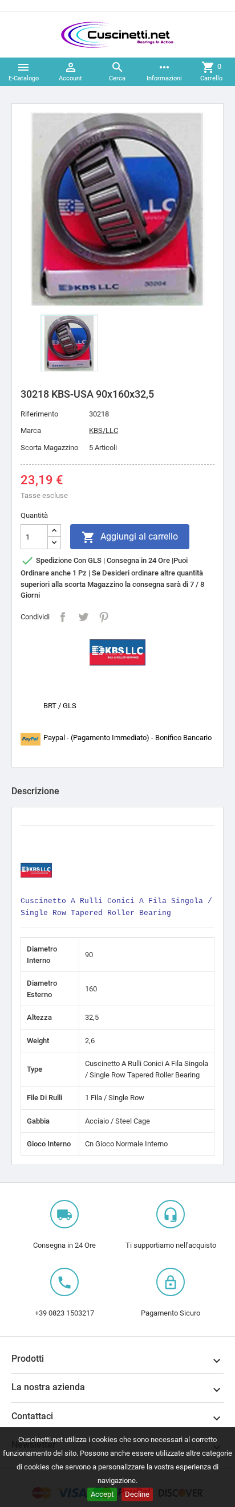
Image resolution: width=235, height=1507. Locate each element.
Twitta (83, 617)
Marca (31, 430)
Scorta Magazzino (49, 447)
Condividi (63, 617)
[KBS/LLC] (117, 651)
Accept (102, 1494)
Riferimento (39, 414)
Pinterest (104, 617)
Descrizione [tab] (35, 791)
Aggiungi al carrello (130, 537)
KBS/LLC (103, 430)
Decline (137, 1494)
